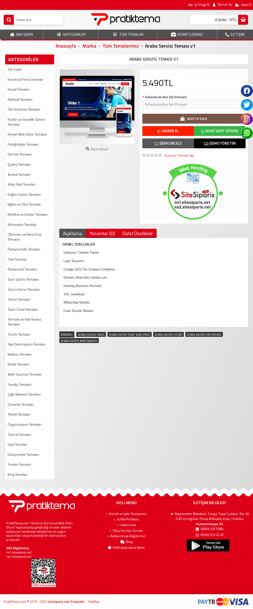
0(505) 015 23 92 (212, 535)
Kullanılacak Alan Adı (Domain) (166, 97)
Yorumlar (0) (102, 233)
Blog (129, 541)
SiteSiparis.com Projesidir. (66, 601)
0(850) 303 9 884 (212, 529)
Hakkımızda (128, 525)
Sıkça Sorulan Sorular (127, 530)
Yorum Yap (186, 155)
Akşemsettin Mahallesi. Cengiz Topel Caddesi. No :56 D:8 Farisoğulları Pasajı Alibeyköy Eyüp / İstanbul (212, 516)
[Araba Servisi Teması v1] (97, 107)
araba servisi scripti (168, 334)
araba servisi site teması (204, 334)
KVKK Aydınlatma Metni (129, 547)
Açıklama (72, 233)
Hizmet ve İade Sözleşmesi (128, 514)
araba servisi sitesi (91, 334)
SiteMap (93, 601)
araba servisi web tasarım (79, 340)
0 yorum (170, 155)
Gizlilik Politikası (128, 519)
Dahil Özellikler (137, 233)
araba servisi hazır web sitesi (129, 334)
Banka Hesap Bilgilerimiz (127, 536)
